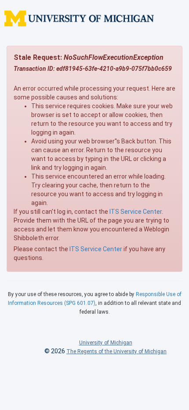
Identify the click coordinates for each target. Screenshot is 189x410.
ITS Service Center (135, 211)
